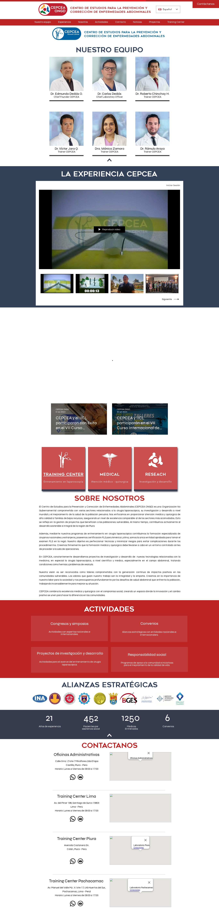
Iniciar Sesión (173, 185)
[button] (66, 74)
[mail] (80, 685)
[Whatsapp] (72, 685)
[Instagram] (75, 844)
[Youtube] (70, 844)
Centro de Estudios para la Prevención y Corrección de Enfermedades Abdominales (110, 10)
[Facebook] (80, 844)
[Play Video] (57, 283)
